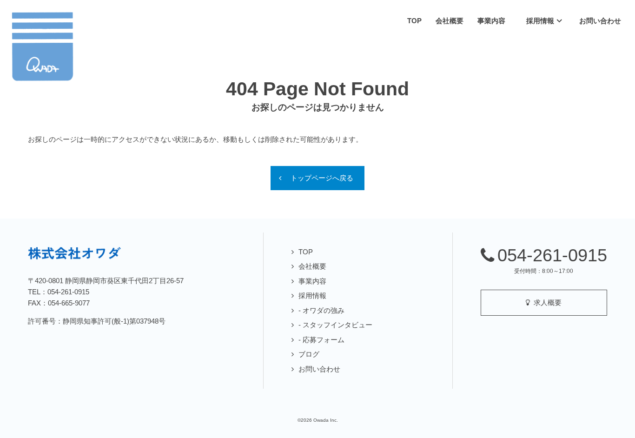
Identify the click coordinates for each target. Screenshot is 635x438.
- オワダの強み (321, 310)
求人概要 (546, 302)
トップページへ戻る (322, 178)
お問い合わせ (319, 369)
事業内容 (312, 281)
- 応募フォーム (321, 340)
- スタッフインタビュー (335, 325)
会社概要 (312, 266)
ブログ (308, 354)
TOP (305, 252)
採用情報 (312, 295)
